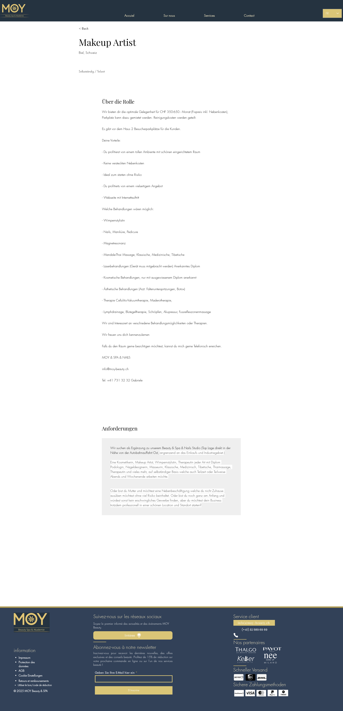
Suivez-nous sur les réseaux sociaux (127, 616)
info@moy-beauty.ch (115, 369)
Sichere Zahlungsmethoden (259, 684)
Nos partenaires (249, 642)
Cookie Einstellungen (30, 675)
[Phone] (235, 635)
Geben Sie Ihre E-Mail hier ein (115, 672)
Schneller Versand (250, 670)
